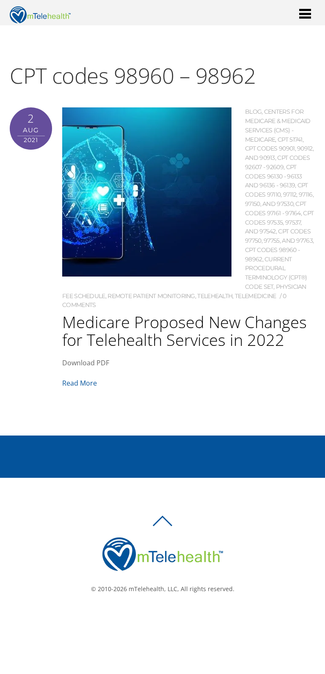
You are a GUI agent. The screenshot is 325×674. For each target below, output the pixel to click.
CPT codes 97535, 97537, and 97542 (279, 222)
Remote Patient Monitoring (151, 296)
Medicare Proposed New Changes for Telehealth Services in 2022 (184, 331)
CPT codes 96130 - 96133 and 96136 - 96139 (273, 176)
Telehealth (214, 296)
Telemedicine (255, 296)
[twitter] (165, 617)
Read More (79, 383)
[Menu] (305, 13)
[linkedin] (178, 617)
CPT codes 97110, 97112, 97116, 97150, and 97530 (279, 194)
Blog (253, 111)
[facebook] (153, 617)
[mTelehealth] (40, 19)
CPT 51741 (290, 139)
